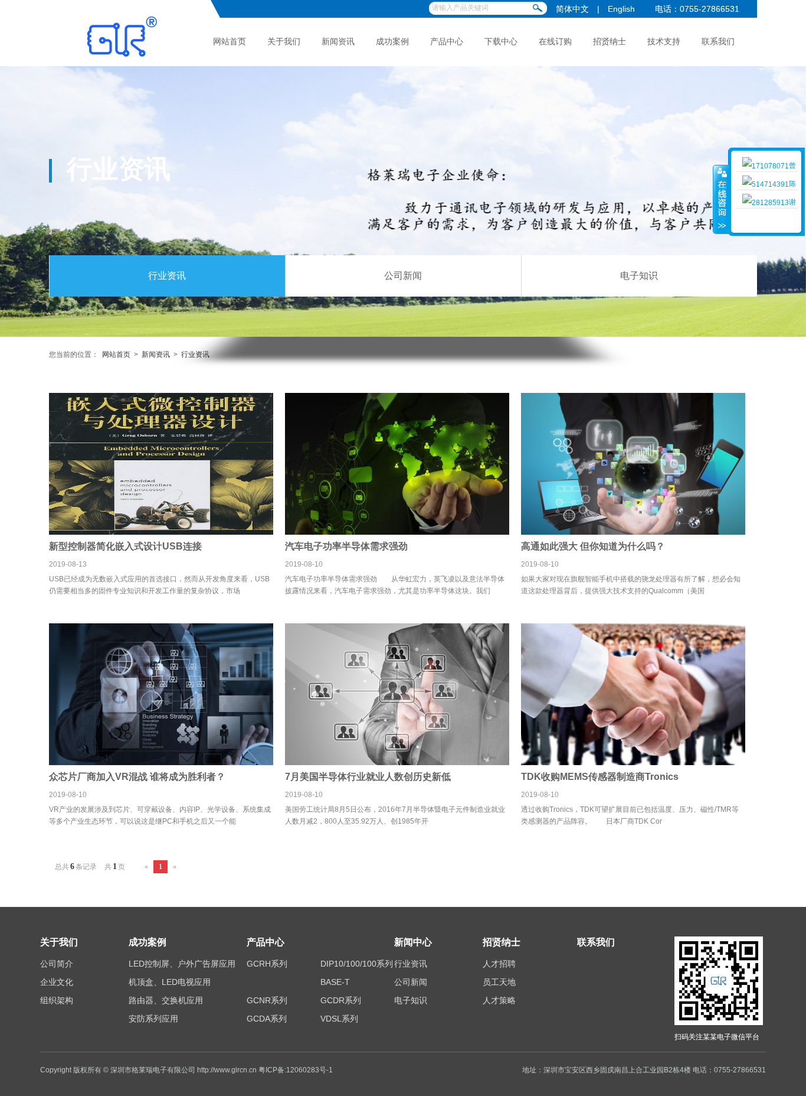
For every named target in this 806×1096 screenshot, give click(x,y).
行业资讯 (167, 276)
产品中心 (446, 41)
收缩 (721, 199)
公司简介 (56, 963)
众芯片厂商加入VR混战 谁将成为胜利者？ (137, 777)
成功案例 (392, 41)
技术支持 (663, 41)
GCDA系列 (267, 1018)
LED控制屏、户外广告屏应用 (182, 963)
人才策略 (499, 1000)
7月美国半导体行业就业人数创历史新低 (368, 777)
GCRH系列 (267, 963)
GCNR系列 (267, 1000)
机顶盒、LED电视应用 (170, 982)
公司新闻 (403, 276)
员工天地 (499, 982)
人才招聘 (499, 963)
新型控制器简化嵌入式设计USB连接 (125, 546)
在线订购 (555, 41)
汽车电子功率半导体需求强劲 (346, 546)
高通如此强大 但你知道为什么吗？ (593, 546)
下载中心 (500, 41)
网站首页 (229, 41)
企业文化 (56, 982)
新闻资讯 (338, 41)
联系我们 (718, 41)
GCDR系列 (340, 1000)
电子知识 (639, 276)
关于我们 (283, 41)
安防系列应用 (153, 1018)
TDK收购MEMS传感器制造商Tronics (600, 777)
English (621, 9)
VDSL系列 (339, 1018)
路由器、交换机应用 (166, 1000)
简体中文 (572, 9)
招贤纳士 (609, 41)
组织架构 (56, 1000)
